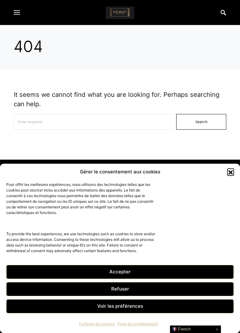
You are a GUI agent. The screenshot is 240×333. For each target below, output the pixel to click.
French (184, 329)
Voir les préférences (120, 306)
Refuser (120, 289)
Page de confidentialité (138, 323)
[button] (231, 172)
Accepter (120, 272)
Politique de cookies (96, 323)
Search (201, 122)
